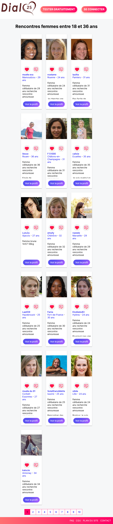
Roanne (51, 77)
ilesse (25, 153)
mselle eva (27, 74)
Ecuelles (76, 156)
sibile (75, 391)
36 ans (34, 156)
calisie (75, 153)
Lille (74, 393)
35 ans (86, 156)
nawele (76, 232)
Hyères (76, 314)
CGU (78, 520)
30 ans (50, 317)
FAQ (72, 520)
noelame (51, 74)
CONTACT (105, 520)
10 (79, 512)
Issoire (50, 393)
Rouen (25, 156)
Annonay (26, 473)
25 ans (60, 393)
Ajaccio (26, 235)
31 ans (86, 77)
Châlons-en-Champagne (53, 158)
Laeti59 (26, 312)
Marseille (77, 235)
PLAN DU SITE (90, 520)
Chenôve (52, 235)
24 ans (60, 77)
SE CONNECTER (94, 9)
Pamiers (76, 77)
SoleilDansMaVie (56, 391)
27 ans (35, 235)
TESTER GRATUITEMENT (59, 9)
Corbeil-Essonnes (27, 395)
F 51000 (51, 153)
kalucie (26, 470)
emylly (50, 232)
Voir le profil (31, 104)
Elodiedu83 (78, 312)
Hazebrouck (28, 314)
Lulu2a (25, 232)
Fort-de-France (55, 314)
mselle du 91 (28, 391)
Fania (50, 312)
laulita (75, 74)
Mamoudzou (28, 77)
